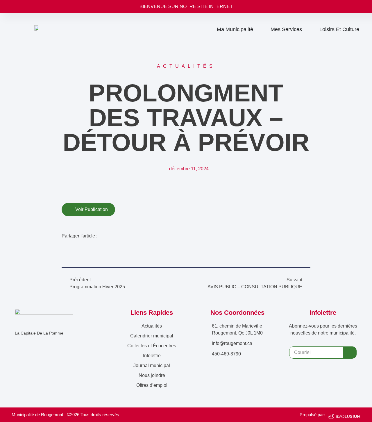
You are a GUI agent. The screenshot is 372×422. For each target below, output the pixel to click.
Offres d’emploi (151, 385)
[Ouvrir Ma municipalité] (258, 30)
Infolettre (152, 355)
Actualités (152, 325)
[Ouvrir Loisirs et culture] (364, 30)
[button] (65, 248)
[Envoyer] (349, 352)
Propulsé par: (312, 414)
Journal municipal (151, 365)
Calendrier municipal (151, 335)
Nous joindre (152, 375)
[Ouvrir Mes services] (307, 30)
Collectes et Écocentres (151, 345)
